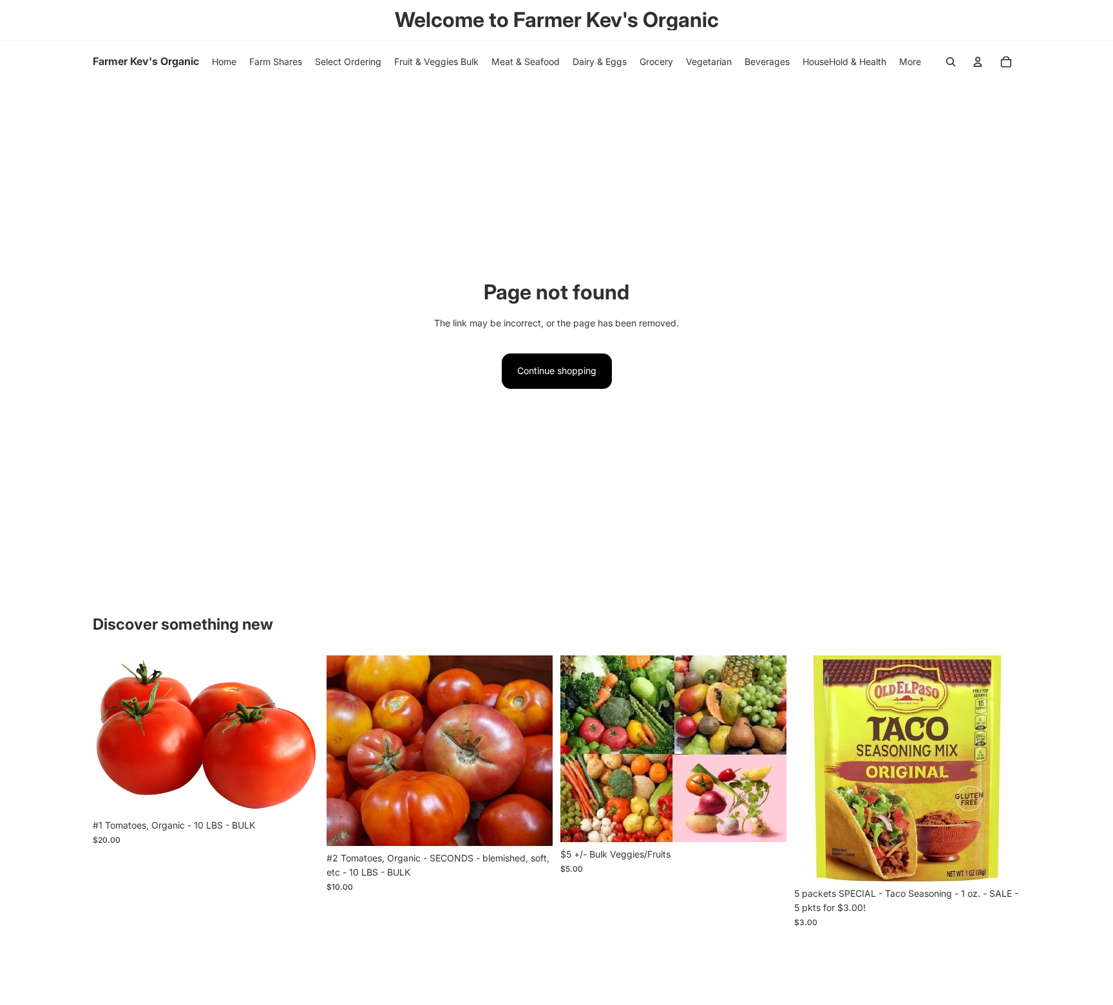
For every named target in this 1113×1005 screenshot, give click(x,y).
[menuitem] (910, 62)
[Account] (978, 62)
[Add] (298, 793)
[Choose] (766, 822)
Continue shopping (556, 370)
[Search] (951, 62)
